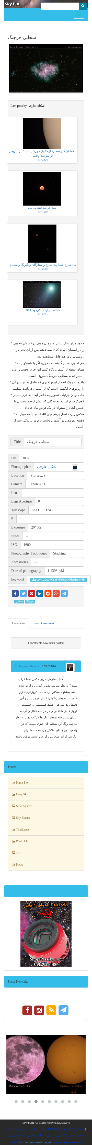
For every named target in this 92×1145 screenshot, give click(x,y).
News (19, 864)
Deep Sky (21, 794)
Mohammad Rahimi (28, 666)
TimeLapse (22, 829)
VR (17, 853)
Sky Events (22, 818)
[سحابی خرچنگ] (46, 68)
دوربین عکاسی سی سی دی (35, 1141)
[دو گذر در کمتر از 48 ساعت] (46, 1064)
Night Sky (22, 782)
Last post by (27, 106)
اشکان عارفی (47, 467)
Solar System (23, 806)
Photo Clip (22, 841)
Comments (18, 623)
